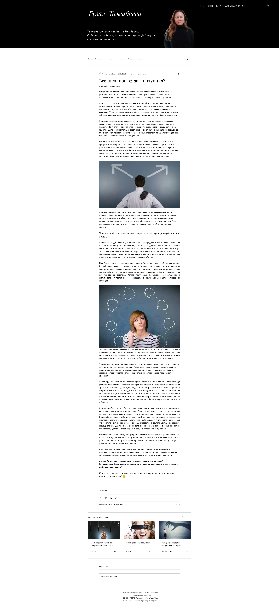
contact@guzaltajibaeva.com (140, 595)
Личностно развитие (135, 59)
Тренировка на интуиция (138, 542)
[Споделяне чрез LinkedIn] (111, 498)
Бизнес (109, 59)
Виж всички (186, 517)
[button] (188, 59)
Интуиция (119, 59)
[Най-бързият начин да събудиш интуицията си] (104, 530)
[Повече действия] (178, 74)
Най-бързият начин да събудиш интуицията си (102, 544)
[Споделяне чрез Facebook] (100, 498)
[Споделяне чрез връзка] (116, 498)
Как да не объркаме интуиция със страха (171, 544)
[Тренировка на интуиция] (139, 530)
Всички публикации (95, 59)
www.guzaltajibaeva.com (132, 593)
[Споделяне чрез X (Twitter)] (106, 498)
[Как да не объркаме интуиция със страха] (175, 530)
